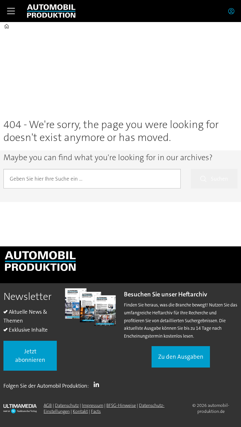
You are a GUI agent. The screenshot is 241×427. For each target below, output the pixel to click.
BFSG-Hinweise (121, 405)
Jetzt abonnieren (30, 355)
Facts (96, 411)
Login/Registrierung (233, 11)
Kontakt (80, 411)
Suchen (219, 178)
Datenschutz (67, 405)
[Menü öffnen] (11, 11)
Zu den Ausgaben (180, 357)
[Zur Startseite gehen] (51, 11)
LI (98, 384)
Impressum (92, 405)
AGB (48, 405)
